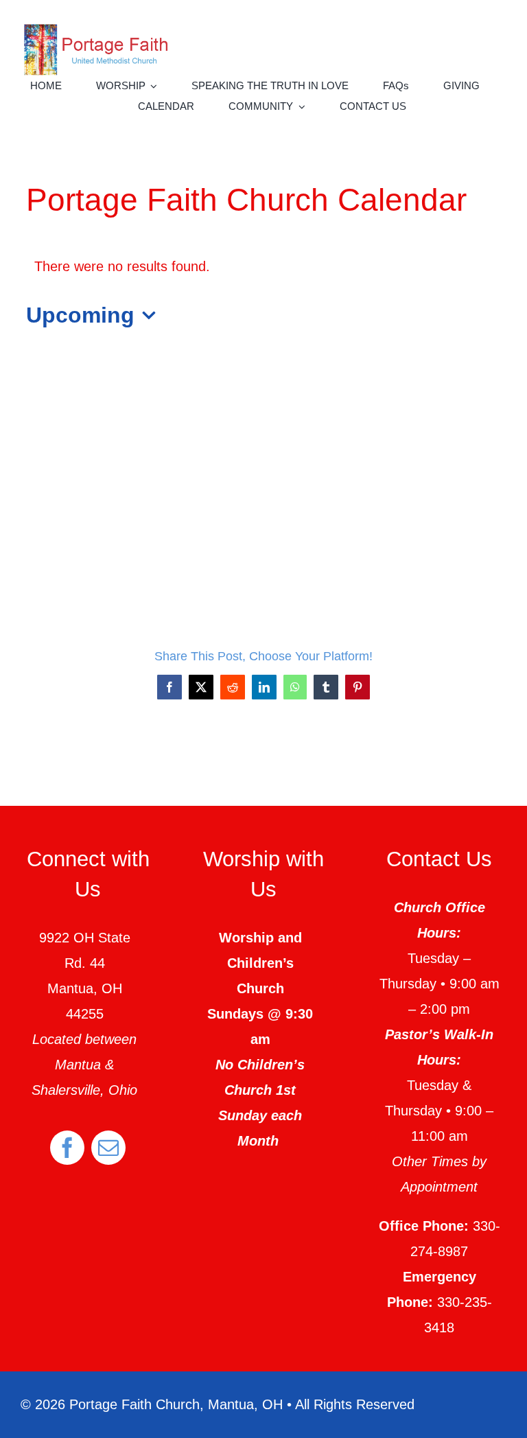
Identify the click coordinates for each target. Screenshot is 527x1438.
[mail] (108, 1147)
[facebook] (67, 1147)
